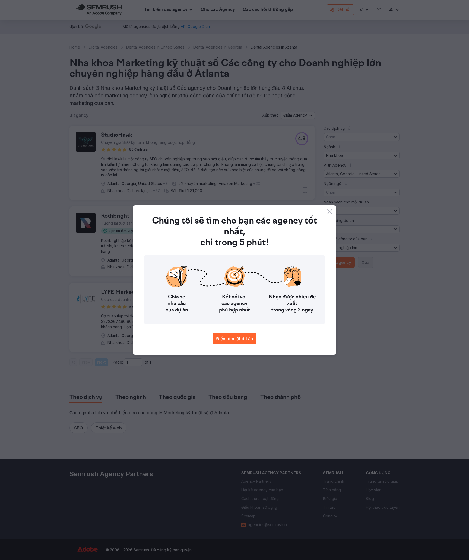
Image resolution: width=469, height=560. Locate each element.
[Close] (329, 211)
